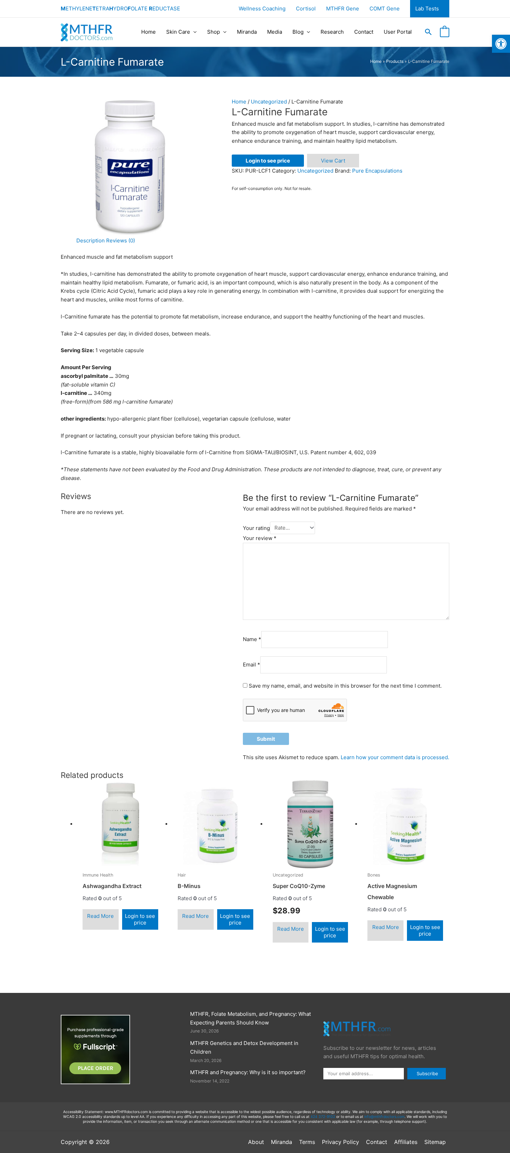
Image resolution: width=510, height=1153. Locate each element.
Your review (260, 538)
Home (148, 31)
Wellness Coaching (262, 8)
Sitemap (435, 1141)
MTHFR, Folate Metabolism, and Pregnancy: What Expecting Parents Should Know (250, 1018)
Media (274, 31)
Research (332, 31)
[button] (428, 31)
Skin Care (178, 31)
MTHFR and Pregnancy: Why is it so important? (248, 1072)
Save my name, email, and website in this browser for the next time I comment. (345, 685)
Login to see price (268, 160)
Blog (298, 31)
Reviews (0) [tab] (120, 240)
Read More (100, 916)
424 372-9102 (323, 1116)
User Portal (398, 31)
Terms (307, 1141)
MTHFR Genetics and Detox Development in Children (244, 1047)
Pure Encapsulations (377, 170)
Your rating (256, 527)
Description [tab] (90, 240)
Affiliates (405, 1141)
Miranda (247, 31)
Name (252, 639)
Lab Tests (427, 8)
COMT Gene (384, 8)
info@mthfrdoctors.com (384, 1116)
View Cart (333, 160)
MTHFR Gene (342, 8)
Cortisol (306, 8)
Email (251, 664)
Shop (213, 31)
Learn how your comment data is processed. (395, 757)
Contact (363, 31)
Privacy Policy (340, 1141)
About (256, 1141)
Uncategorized (269, 101)
